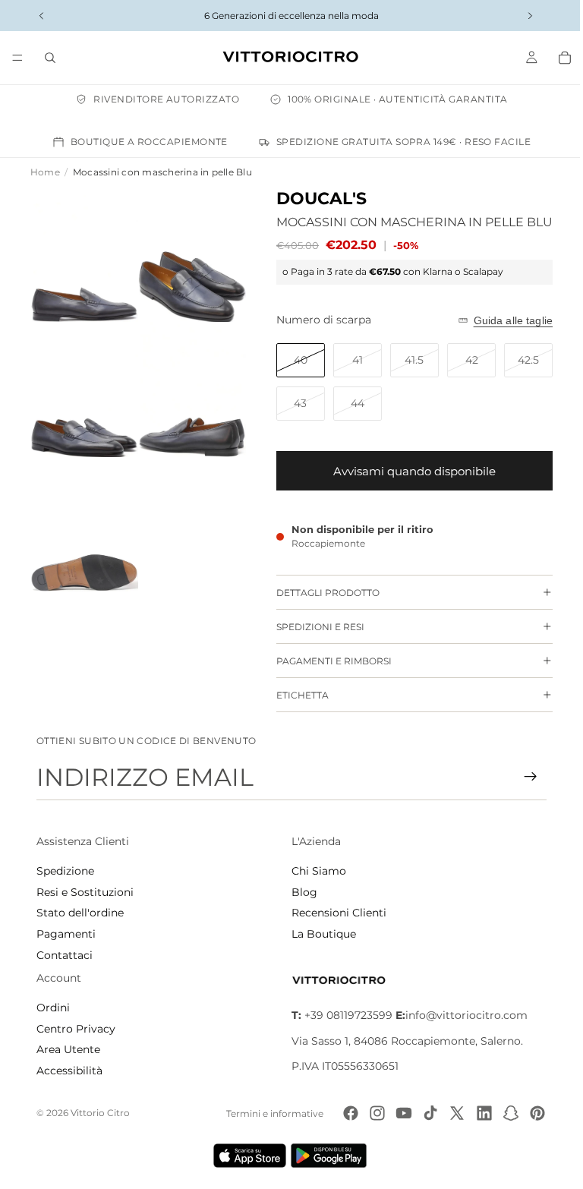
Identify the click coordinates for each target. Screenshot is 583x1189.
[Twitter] (449, 1113)
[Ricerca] (50, 57)
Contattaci (64, 955)
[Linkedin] (477, 1113)
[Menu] (17, 57)
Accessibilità (69, 1070)
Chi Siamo (315, 871)
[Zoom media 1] (82, 252)
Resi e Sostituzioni (85, 892)
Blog (301, 892)
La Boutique (320, 934)
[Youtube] (396, 1113)
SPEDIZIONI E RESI (313, 626)
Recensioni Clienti (335, 912)
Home (45, 172)
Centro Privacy (75, 1029)
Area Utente (68, 1049)
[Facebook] (343, 1113)
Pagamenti (66, 934)
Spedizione (65, 871)
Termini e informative (267, 1113)
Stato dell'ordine (80, 912)
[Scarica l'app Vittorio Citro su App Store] (246, 1155)
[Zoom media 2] (186, 252)
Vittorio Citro (100, 1112)
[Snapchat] (503, 1113)
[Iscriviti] (523, 777)
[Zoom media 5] (82, 512)
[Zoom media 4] (186, 382)
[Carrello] (557, 57)
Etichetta (295, 695)
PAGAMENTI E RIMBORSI (326, 661)
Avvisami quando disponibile (407, 471)
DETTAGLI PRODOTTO (320, 592)
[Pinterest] (530, 1113)
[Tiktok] (423, 1113)
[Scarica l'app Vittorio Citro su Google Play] (328, 1155)
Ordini (53, 1007)
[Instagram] (370, 1113)
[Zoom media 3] (82, 382)
